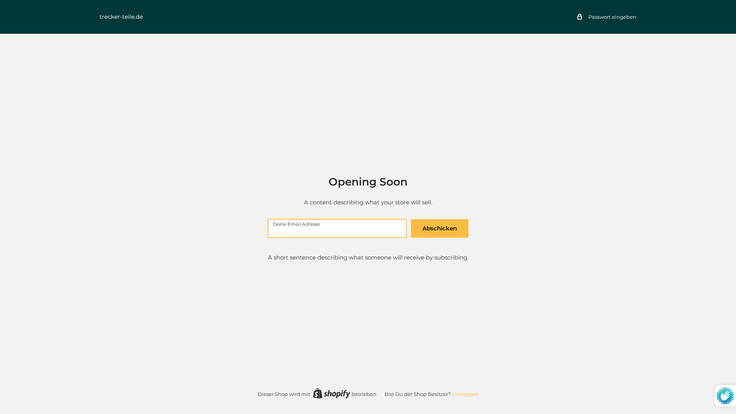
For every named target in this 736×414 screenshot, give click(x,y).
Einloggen (465, 394)
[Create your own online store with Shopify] (331, 393)
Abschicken (439, 228)
